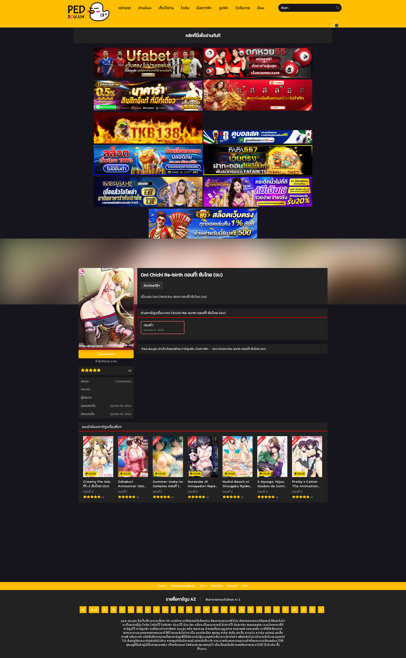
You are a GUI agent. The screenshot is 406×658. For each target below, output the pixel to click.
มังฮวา (162, 586)
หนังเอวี (232, 586)
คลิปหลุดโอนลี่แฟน (183, 586)
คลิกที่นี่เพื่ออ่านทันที (203, 35)
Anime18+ (152, 285)
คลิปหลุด (217, 586)
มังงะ (203, 586)
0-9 (94, 609)
